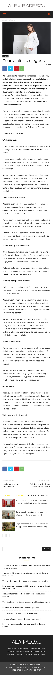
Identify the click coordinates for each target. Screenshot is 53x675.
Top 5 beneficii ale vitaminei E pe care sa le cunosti (21, 619)
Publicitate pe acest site (22, 670)
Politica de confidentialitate (17, 667)
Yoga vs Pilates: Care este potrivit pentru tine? (20, 613)
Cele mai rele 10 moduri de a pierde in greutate (20, 608)
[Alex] (26, 5)
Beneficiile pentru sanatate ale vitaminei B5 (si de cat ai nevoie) (23, 625)
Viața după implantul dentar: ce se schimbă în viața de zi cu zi (26, 602)
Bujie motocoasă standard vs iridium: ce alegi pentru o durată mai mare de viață (26, 587)
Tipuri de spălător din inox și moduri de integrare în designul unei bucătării (25, 574)
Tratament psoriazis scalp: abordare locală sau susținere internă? (24, 595)
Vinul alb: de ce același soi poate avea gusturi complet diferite (26, 581)
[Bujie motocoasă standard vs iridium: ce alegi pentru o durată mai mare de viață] (8, 526)
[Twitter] (10, 68)
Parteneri (24, 665)
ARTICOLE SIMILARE (14, 495)
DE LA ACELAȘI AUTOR (37, 495)
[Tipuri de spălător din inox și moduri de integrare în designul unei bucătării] (8, 514)
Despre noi (14, 665)
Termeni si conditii (38, 667)
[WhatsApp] (21, 68)
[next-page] (7, 535)
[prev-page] (4, 535)
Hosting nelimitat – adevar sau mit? (11, 485)
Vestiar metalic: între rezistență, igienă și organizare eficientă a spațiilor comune (26, 566)
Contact (37, 670)
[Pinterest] (16, 68)
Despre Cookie (35, 665)
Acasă (4, 20)
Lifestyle (12, 20)
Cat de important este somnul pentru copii (40, 485)
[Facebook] (4, 68)
